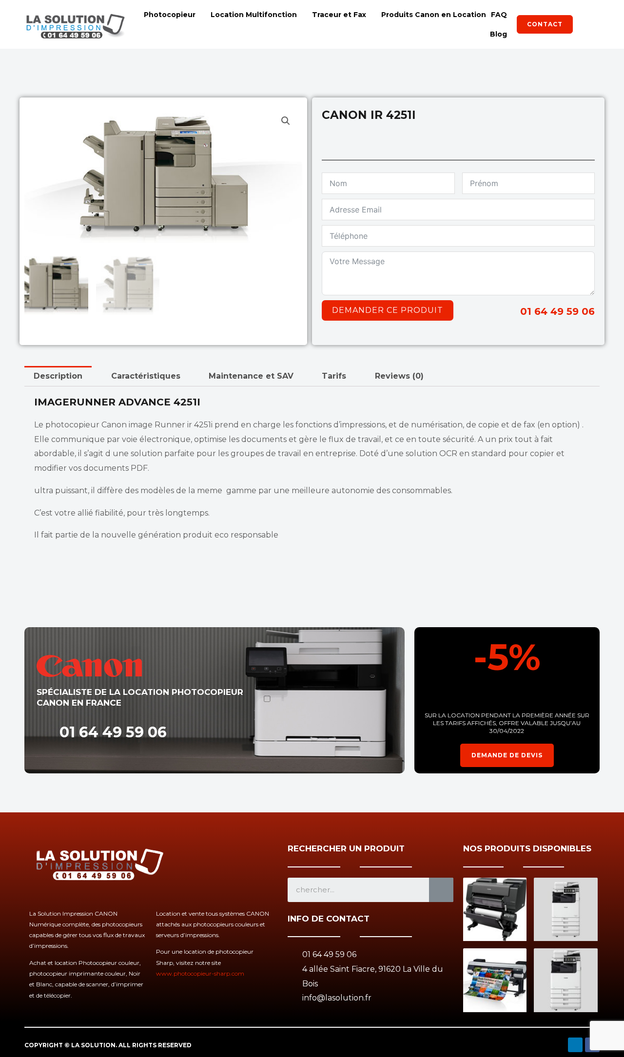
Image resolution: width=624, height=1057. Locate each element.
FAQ (499, 14)
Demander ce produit (387, 310)
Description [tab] (58, 376)
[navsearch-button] (587, 24)
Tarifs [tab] (334, 376)
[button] (285, 121)
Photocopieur (169, 14)
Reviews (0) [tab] (399, 376)
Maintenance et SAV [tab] (251, 376)
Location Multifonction (254, 14)
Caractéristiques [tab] (145, 376)
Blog (498, 34)
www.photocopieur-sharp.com (200, 973)
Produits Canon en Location (433, 14)
